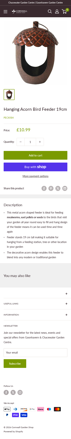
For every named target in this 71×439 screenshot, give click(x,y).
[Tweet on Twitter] (57, 188)
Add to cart (35, 155)
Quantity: (9, 141)
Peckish (9, 117)
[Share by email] (64, 188)
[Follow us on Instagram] (20, 392)
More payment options (35, 176)
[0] (64, 11)
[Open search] (50, 11)
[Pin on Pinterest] (51, 188)
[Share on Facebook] (44, 188)
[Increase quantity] (40, 142)
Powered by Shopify (13, 431)
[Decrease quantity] (20, 142)
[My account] (57, 11)
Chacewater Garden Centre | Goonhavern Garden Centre (35, 2)
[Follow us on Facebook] (6, 392)
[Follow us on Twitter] (13, 392)
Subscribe (15, 363)
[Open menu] (5, 11)
